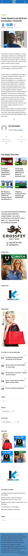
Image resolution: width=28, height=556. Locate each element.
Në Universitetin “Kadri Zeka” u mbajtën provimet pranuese (14, 373)
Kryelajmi (10, 27)
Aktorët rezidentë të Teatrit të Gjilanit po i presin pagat (13, 366)
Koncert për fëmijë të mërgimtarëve (12, 388)
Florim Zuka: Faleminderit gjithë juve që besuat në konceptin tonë (20, 172)
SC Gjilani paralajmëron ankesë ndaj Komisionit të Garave (5, 172)
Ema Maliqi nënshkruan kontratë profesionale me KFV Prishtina (12, 358)
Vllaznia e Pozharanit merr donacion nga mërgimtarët (20, 194)
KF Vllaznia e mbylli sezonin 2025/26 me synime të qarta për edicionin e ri (6, 195)
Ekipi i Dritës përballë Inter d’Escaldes (10, 509)
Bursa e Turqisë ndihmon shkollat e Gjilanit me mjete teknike (13, 381)
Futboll (3, 15)
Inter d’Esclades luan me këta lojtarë (10, 507)
